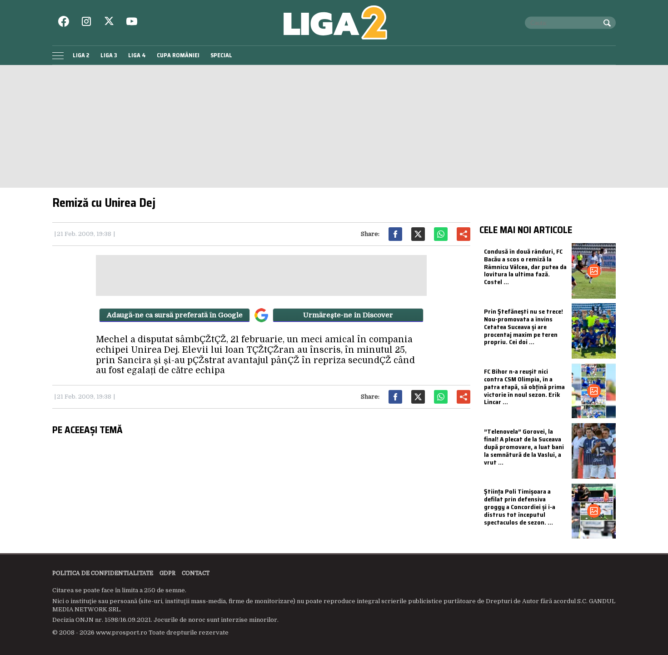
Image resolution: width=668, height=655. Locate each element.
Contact (195, 573)
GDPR (167, 573)
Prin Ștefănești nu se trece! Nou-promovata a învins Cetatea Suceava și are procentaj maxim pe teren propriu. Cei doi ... (523, 326)
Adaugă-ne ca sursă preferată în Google (175, 315)
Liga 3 (108, 55)
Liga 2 (81, 55)
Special (221, 55)
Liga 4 (137, 55)
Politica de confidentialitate (102, 573)
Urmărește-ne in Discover (348, 315)
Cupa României (178, 55)
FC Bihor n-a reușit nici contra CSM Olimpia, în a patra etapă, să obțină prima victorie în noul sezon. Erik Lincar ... (524, 386)
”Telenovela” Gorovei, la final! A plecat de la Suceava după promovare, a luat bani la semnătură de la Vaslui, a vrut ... (524, 446)
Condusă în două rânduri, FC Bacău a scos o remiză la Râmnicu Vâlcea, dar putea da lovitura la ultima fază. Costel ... (525, 266)
